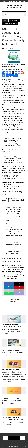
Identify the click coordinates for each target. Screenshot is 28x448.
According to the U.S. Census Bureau (13, 108)
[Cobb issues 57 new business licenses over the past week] (14, 345)
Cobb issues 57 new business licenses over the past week (13, 352)
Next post (13, 301)
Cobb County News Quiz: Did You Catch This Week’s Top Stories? (13, 422)
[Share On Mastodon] (19, 293)
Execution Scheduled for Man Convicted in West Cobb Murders (12, 400)
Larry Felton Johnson (13, 69)
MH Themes (23, 446)
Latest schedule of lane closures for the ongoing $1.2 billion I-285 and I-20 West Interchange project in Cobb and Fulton (14, 377)
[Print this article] (19, 290)
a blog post (7, 198)
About (5, 1)
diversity (10, 48)
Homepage (22, 1)
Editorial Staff (13, 1)
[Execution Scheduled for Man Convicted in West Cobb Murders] (14, 393)
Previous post (15, 299)
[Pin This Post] (19, 287)
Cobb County (14, 20)
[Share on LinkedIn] (9, 287)
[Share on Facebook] (9, 284)
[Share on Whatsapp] (9, 293)
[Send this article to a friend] (9, 290)
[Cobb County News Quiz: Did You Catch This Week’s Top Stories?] (14, 415)
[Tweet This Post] (19, 284)
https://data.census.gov (9, 278)
